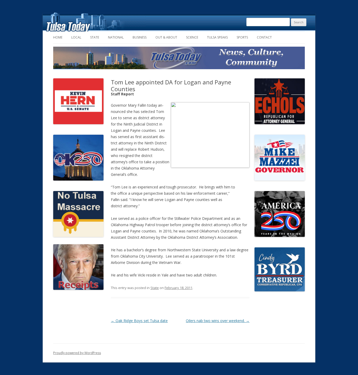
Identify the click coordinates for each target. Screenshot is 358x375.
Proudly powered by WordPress (77, 353)
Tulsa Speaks (217, 37)
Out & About (166, 37)
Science (192, 37)
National (116, 37)
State (94, 37)
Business (140, 37)
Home (57, 37)
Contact (264, 37)
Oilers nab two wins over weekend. (217, 320)
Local (76, 37)
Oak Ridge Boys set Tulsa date (139, 320)
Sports (242, 37)
